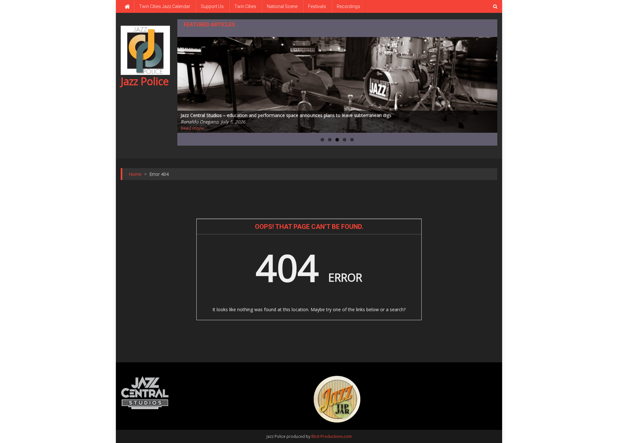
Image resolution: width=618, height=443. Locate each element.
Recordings (348, 6)
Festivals (317, 6)
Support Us (212, 6)
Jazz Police (145, 81)
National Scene (282, 6)
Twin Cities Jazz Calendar (164, 6)
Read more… (194, 128)
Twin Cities (245, 6)
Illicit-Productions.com (331, 436)
